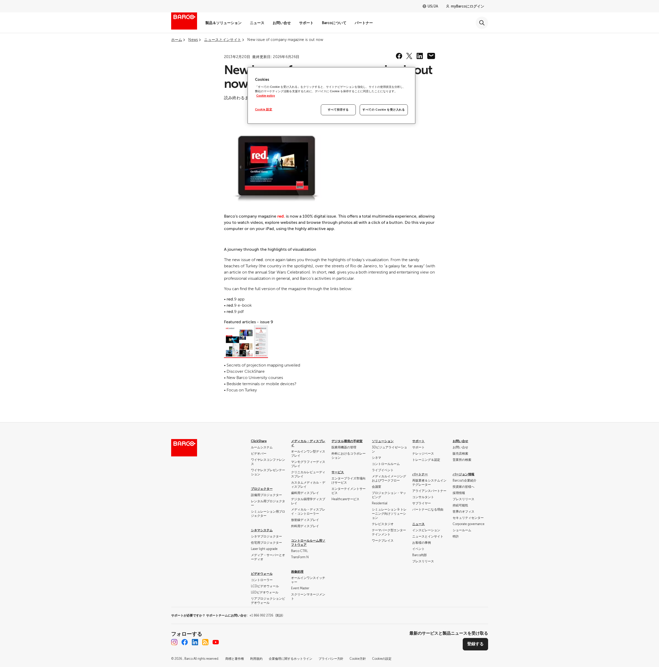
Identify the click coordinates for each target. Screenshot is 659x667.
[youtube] (216, 642)
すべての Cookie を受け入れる (384, 109)
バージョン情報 (463, 474)
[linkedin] (420, 56)
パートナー (364, 23)
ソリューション (383, 441)
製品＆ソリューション (223, 23)
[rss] (205, 642)
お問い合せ (282, 23)
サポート (306, 23)
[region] (331, 95)
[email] (431, 56)
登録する (475, 644)
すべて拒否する (338, 109)
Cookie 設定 (263, 109)
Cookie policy (265, 95)
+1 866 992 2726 (266, 615)
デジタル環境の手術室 (347, 441)
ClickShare (259, 441)
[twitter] (409, 56)
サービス (337, 472)
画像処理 (297, 571)
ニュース (257, 23)
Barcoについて (334, 23)
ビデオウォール (262, 574)
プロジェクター (262, 489)
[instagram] (174, 642)
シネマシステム (262, 530)
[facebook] (399, 56)
